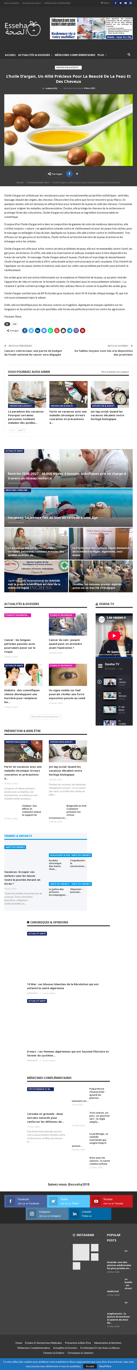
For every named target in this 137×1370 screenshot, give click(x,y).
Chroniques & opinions (80, 1352)
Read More (105, 1366)
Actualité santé (14, 451)
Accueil (10, 55)
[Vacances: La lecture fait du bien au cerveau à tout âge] (68, 507)
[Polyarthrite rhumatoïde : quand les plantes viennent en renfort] (79, 1093)
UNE (15, 324)
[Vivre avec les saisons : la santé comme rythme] (79, 1162)
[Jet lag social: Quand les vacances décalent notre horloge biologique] (110, 394)
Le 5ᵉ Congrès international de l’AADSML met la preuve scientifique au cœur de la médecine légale (34, 584)
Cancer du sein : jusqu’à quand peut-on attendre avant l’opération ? (65, 643)
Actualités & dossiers (34, 55)
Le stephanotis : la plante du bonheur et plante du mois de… (118, 1312)
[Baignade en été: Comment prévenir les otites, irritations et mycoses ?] (56, 810)
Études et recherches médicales (18, 615)
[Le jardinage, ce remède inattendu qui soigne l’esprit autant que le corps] (79, 1138)
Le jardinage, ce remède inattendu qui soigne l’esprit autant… (90, 1140)
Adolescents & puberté (62, 855)
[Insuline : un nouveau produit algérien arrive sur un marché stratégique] (100, 576)
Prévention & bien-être (68, 67)
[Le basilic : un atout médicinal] (114, 1283)
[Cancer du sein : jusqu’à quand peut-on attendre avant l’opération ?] (68, 624)
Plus (101, 55)
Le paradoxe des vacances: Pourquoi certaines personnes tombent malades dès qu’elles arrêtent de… (36, 551)
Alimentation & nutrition (107, 1342)
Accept (90, 1366)
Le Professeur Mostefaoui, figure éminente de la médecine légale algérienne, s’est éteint (100, 551)
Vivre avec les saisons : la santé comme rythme (99, 1160)
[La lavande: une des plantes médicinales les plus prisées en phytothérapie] (114, 1255)
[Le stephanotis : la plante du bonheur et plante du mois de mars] (114, 1306)
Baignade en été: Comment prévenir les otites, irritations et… (68, 811)
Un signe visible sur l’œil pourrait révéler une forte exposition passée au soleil (67, 694)
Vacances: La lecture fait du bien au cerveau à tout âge (53, 517)
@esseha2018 (78, 1184)
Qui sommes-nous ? (32, 3)
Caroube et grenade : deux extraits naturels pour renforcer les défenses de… (45, 1117)
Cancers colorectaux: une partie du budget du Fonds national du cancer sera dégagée (33, 352)
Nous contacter (11, 3)
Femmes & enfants (54, 1352)
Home (19, 1342)
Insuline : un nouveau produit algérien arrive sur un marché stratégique (97, 585)
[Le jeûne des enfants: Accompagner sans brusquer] (57, 880)
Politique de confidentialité (57, 3)
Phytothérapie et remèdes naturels (41, 1089)
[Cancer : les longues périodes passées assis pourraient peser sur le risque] (23, 624)
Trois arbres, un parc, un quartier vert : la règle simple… (99, 1117)
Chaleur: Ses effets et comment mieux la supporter (31, 810)
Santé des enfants (15, 847)
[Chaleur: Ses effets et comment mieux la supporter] (12, 810)
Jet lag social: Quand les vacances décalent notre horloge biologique (65, 770)
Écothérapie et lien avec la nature (100, 1347)
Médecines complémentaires (75, 55)
